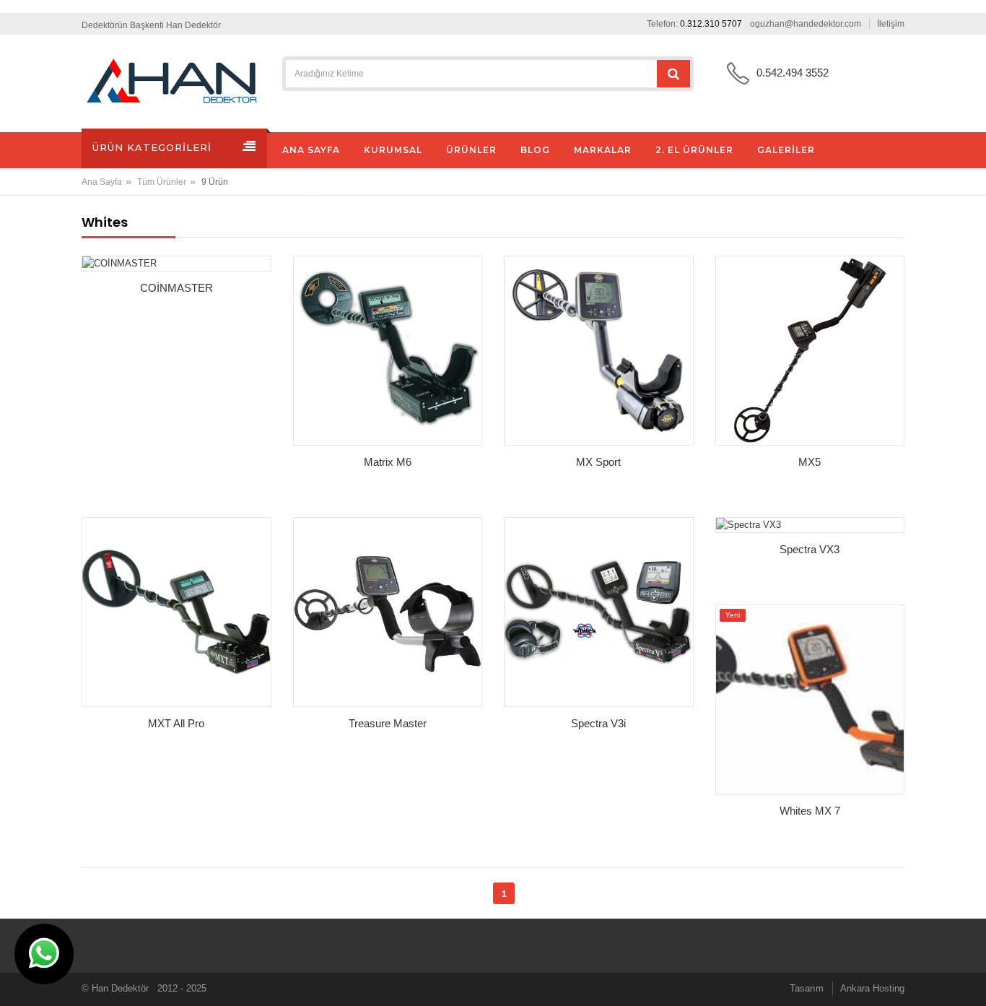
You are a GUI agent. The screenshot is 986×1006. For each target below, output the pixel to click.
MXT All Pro (176, 723)
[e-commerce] (172, 81)
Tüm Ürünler (161, 182)
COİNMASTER (176, 288)
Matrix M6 (387, 462)
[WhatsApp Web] (44, 954)
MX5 (809, 462)
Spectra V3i (598, 723)
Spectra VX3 (809, 549)
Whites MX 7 (810, 811)
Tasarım (807, 988)
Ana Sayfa (102, 182)
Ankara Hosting (872, 988)
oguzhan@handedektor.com (805, 24)
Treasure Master (388, 723)
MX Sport (598, 462)
